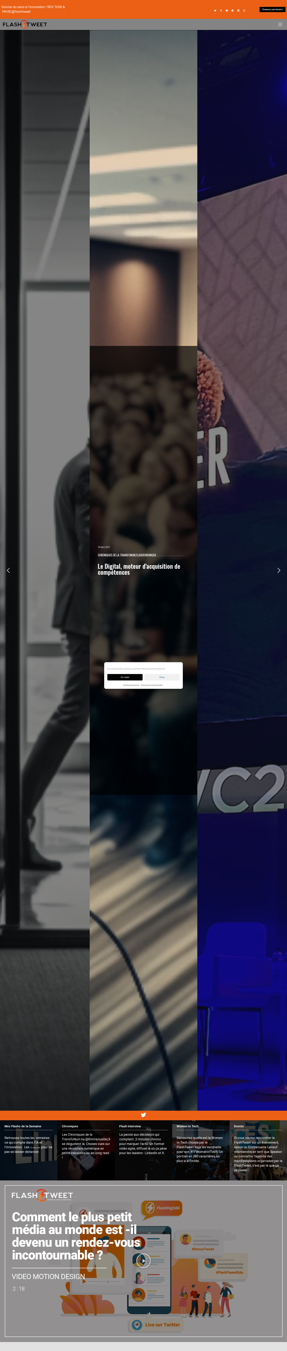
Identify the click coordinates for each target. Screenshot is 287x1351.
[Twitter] (215, 10)
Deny (162, 677)
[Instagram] (244, 10)
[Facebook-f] (221, 10)
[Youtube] (227, 10)
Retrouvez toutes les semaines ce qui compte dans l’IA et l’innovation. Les (26, 1142)
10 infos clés (35, 1148)
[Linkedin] (238, 10)
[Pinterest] (232, 10)
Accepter (125, 677)
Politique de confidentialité (151, 685)
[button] (143, 1261)
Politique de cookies (131, 685)
